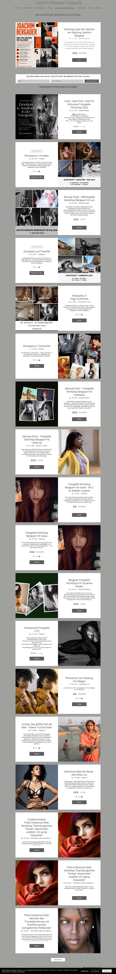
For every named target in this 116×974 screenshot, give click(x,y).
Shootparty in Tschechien (36, 346)
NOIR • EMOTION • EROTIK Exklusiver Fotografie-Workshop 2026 (79, 104)
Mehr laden (58, 959)
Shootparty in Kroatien (37, 155)
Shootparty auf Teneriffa (37, 251)
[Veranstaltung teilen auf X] (36, 171)
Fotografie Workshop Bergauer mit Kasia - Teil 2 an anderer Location (79, 487)
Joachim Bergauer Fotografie (59, 3)
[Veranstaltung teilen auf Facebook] (33, 171)
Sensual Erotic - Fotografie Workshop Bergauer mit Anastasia (79, 391)
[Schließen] (114, 971)
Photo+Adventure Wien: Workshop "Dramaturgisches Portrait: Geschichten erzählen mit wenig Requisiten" (79, 873)
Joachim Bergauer (19, 966)
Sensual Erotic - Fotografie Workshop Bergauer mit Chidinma (36, 439)
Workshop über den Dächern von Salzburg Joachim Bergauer (79, 32)
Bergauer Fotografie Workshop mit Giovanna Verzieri (79, 583)
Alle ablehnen (96, 971)
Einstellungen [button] (85, 971)
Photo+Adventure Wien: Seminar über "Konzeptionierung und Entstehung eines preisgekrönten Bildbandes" (36, 921)
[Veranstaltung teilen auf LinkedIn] (39, 171)
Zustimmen (107, 971)
